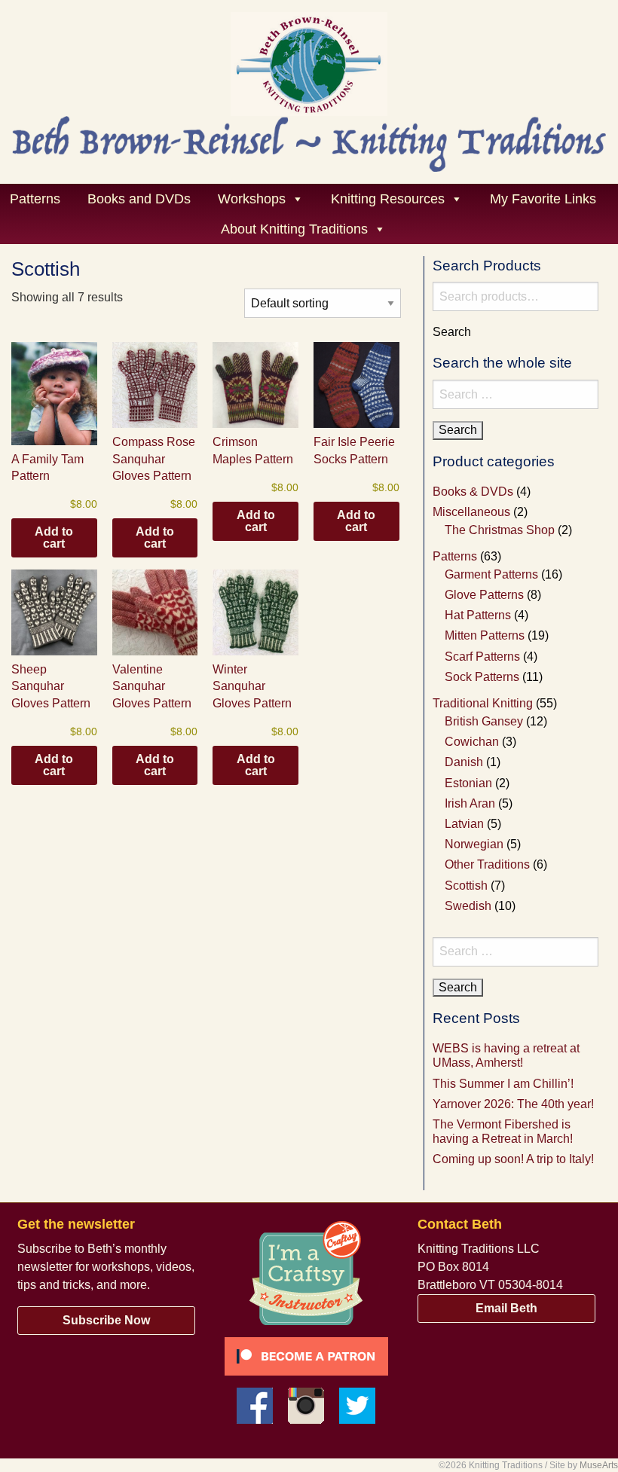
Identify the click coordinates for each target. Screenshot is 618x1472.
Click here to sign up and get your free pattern (380, 316)
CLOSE (580, 87)
